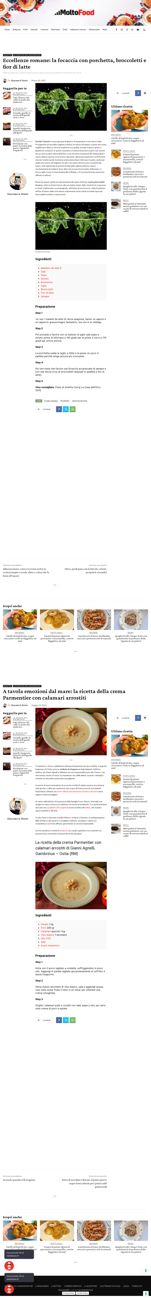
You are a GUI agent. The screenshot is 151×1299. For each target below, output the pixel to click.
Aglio (44, 285)
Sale (43, 271)
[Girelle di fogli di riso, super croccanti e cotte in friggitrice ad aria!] (129, 121)
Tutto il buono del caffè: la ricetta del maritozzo (21, 99)
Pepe (43, 275)
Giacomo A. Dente (19, 81)
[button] (144, 29)
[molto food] (74, 12)
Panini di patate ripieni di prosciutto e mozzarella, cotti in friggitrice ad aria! (134, 158)
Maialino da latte (50, 268)
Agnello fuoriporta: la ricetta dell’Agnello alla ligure (22, 130)
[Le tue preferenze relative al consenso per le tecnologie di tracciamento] (146, 1294)
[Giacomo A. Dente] (5, 80)
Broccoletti (47, 289)
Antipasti (116, 135)
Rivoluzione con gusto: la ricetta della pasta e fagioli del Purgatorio (22, 146)
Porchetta (65, 401)
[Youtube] (137, 29)
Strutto (45, 278)
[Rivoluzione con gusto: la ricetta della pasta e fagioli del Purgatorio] (7, 141)
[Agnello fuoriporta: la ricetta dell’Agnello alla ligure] (7, 126)
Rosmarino (47, 282)
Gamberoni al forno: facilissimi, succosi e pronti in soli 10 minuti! (135, 174)
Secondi (127, 168)
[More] (145, 93)
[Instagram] (121, 29)
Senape (45, 296)
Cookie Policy (82, 1293)
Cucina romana (51, 401)
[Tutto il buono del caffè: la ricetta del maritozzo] (7, 95)
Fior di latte (47, 292)
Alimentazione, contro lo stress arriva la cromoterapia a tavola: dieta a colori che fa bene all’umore (26, 572)
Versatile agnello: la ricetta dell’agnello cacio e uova (22, 115)
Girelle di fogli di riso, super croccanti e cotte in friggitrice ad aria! (127, 141)
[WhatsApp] (132, 29)
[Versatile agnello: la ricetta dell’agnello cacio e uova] (7, 111)
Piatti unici (129, 151)
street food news (79, 401)
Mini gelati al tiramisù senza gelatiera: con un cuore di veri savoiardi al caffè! (135, 207)
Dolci (126, 200)
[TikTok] (127, 29)
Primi (126, 183)
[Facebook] (116, 29)
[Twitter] (66, 409)
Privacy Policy (68, 1293)
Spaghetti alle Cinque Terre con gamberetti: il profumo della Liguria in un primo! (135, 190)
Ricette (7, 55)
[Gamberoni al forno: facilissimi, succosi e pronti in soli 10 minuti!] (116, 172)
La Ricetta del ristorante (27, 55)
